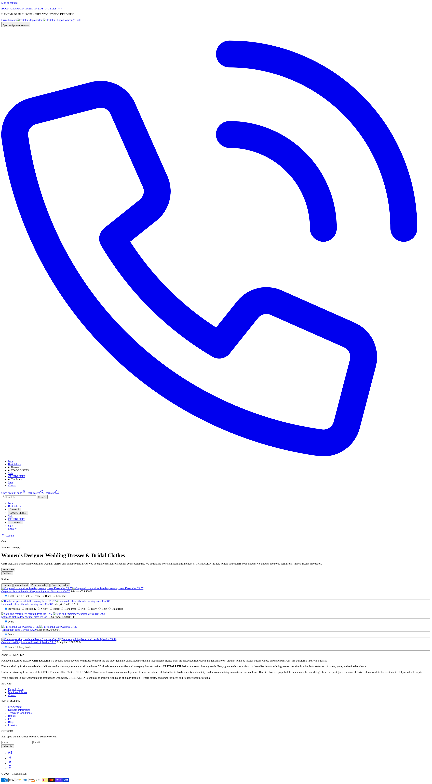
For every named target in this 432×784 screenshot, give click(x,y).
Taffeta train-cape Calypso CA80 (19, 629)
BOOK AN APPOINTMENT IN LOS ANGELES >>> (31, 8)
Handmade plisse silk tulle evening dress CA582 (27, 604)
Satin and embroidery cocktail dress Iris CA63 (25, 616)
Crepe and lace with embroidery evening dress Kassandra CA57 (35, 591)
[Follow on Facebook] (10, 758)
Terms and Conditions (20, 712)
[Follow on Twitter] (10, 763)
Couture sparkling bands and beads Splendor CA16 (28, 642)
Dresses (15, 467)
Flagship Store (15, 689)
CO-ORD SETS (20, 470)
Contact (12, 485)
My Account (14, 706)
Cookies (12, 725)
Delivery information (19, 709)
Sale (10, 482)
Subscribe (7, 746)
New (10, 461)
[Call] (216, 455)
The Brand (16, 479)
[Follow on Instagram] (10, 753)
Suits (10, 473)
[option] (7, 585)
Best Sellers (14, 464)
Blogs (11, 722)
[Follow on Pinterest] (10, 767)
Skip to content (9, 2)
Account (9, 535)
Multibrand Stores (17, 692)
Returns (12, 715)
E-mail (36, 742)
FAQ (11, 719)
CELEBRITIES (16, 476)
